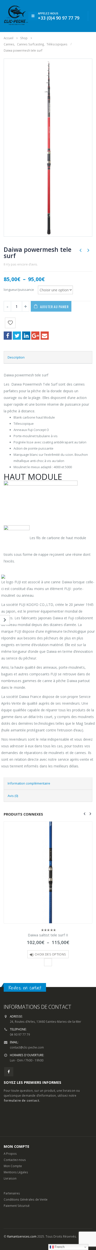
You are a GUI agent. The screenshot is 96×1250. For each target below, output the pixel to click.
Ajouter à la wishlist (48, 962)
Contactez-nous (15, 1160)
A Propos (10, 1153)
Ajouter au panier (54, 306)
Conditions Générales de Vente (26, 1199)
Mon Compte (13, 1166)
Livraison (10, 1178)
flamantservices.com (21, 1236)
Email (45, 335)
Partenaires (12, 1193)
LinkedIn (26, 335)
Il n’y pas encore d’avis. (21, 264)
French (59, 1247)
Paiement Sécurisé (17, 1206)
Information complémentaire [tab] (29, 783)
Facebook (8, 335)
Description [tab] (16, 357)
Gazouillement (17, 335)
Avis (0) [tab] (13, 795)
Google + (35, 335)
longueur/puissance (19, 289)
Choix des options (50, 954)
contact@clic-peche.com (27, 1047)
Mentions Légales (16, 1172)
